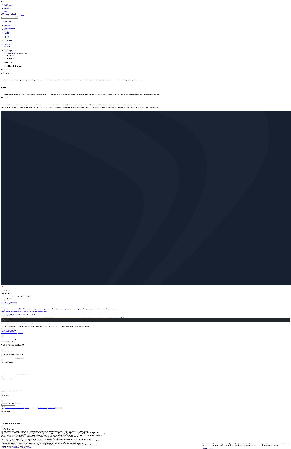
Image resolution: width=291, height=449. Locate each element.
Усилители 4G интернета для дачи (116, 317)
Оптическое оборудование (76, 309)
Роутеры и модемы (88, 309)
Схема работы (25, 314)
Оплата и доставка (8, 5)
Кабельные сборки (27, 309)
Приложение (7, 32)
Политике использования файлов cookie (268, 445)
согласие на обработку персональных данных (17, 408)
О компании (7, 25)
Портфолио (7, 26)
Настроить (20, 333)
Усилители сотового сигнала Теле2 (64, 317)
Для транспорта (60, 309)
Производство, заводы (10, 53)
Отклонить (210, 448)
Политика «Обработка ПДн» (8, 329)
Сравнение (6, 37)
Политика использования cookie (9, 333)
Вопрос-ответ (38, 311)
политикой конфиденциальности (46, 408)
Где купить (32, 314)
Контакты (6, 33)
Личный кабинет (8, 40)
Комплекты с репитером (12, 309)
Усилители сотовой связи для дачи (82, 317)
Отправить (3, 341)
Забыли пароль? (11, 341)
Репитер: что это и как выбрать (99, 317)
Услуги (5, 29)
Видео (5, 11)
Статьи (5, 9)
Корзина (6, 39)
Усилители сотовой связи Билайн (27, 317)
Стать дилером (13, 304)
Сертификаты (7, 8)
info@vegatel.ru (14, 302)
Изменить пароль (19, 358)
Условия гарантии (23, 311)
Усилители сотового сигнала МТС (45, 317)
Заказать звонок (5, 304)
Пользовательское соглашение (8, 330)
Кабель (21, 309)
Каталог (6, 4)
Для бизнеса (7, 51)
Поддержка (6, 7)
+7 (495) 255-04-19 (5, 44)
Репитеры (3, 309)
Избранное (6, 36)
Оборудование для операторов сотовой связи (44, 309)
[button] (214, 448)
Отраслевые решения (9, 28)
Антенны (95, 309)
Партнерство (7, 31)
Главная (6, 49)
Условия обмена (15, 311)
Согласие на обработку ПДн (8, 331)
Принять (205, 448)
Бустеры (67, 309)
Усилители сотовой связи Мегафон (10, 317)
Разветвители (102, 309)
